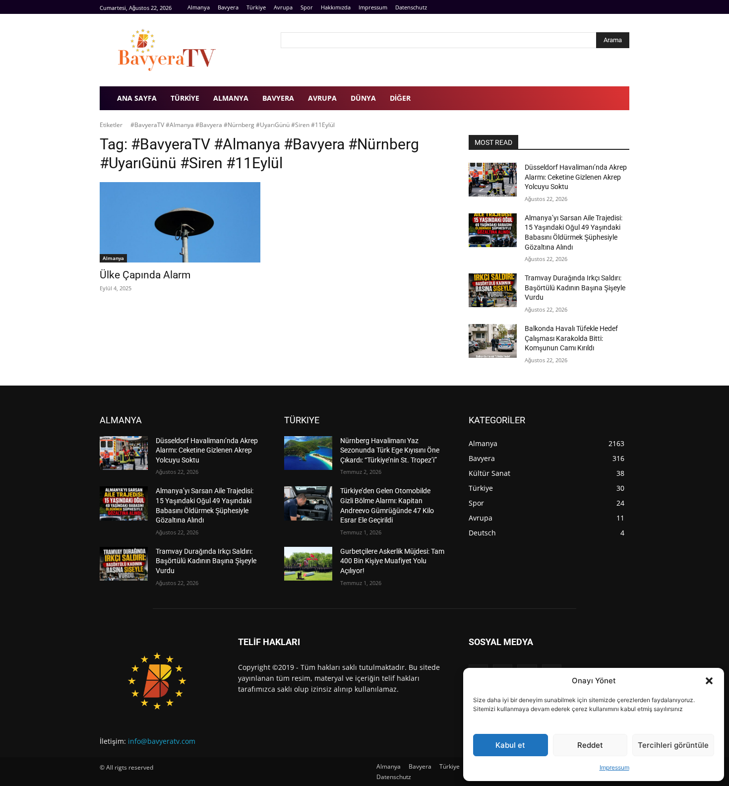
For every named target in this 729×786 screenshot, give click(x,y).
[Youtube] (623, 7)
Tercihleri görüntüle (673, 745)
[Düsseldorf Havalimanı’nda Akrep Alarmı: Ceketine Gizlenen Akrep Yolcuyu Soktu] (493, 179)
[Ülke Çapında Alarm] (180, 222)
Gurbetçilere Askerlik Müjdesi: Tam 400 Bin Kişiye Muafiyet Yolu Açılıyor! (392, 561)
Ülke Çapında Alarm (145, 275)
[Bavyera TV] (183, 50)
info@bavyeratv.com (161, 741)
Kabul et (510, 745)
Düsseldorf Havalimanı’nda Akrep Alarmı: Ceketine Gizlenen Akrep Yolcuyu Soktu (576, 177)
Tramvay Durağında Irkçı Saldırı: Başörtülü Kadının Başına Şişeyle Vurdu (575, 287)
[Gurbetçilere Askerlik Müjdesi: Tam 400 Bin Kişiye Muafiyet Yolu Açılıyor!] (308, 564)
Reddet (590, 745)
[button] (709, 681)
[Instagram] (612, 7)
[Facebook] (601, 7)
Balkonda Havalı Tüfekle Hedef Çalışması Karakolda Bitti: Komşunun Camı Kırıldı (571, 338)
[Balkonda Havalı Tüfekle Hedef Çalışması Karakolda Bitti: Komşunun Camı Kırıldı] (493, 341)
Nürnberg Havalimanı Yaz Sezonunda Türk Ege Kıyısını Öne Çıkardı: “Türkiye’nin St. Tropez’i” (389, 450)
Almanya (113, 258)
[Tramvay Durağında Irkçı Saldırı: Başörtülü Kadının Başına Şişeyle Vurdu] (493, 290)
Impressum (614, 767)
